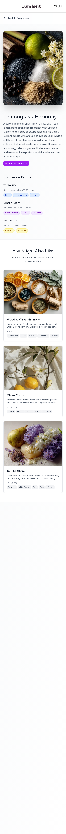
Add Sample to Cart (17, 163)
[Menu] (6, 6)
